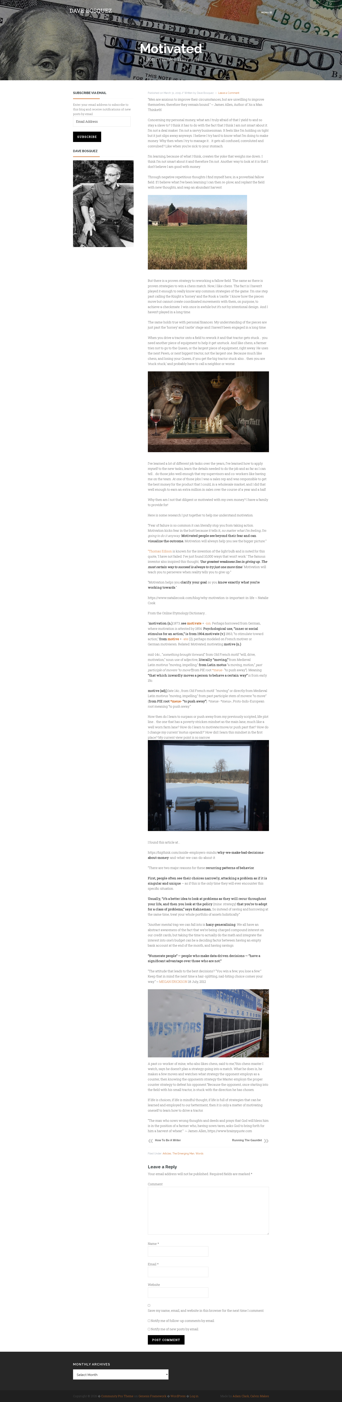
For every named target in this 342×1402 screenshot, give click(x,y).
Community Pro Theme (117, 1396)
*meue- (218, 670)
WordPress (178, 1396)
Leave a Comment (228, 93)
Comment (155, 1184)
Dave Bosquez (90, 10)
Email (153, 1264)
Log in (194, 1396)
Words (199, 1153)
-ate (185, 639)
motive (173, 639)
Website (154, 1284)
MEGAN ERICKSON (173, 981)
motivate (194, 623)
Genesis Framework (152, 1396)
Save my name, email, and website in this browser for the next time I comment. (206, 1310)
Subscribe (87, 137)
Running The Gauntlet (247, 1140)
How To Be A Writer (168, 1140)
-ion (208, 623)
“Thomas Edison (160, 551)
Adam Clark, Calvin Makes (251, 1396)
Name (153, 1243)
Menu (265, 12)
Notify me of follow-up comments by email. (183, 1321)
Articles (167, 1153)
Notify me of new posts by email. (175, 1329)
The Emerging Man (183, 1153)
